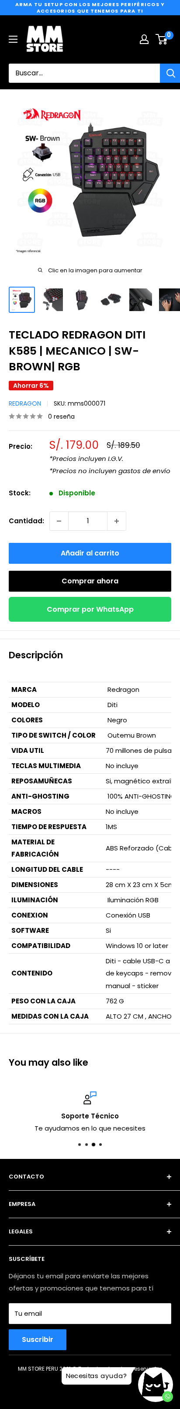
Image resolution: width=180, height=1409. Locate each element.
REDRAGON (25, 403)
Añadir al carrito (90, 553)
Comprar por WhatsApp (90, 609)
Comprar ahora (90, 581)
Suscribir (37, 1339)
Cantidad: (26, 520)
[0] (161, 39)
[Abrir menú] (13, 39)
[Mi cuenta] (144, 39)
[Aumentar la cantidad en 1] (116, 521)
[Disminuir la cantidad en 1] (59, 521)
